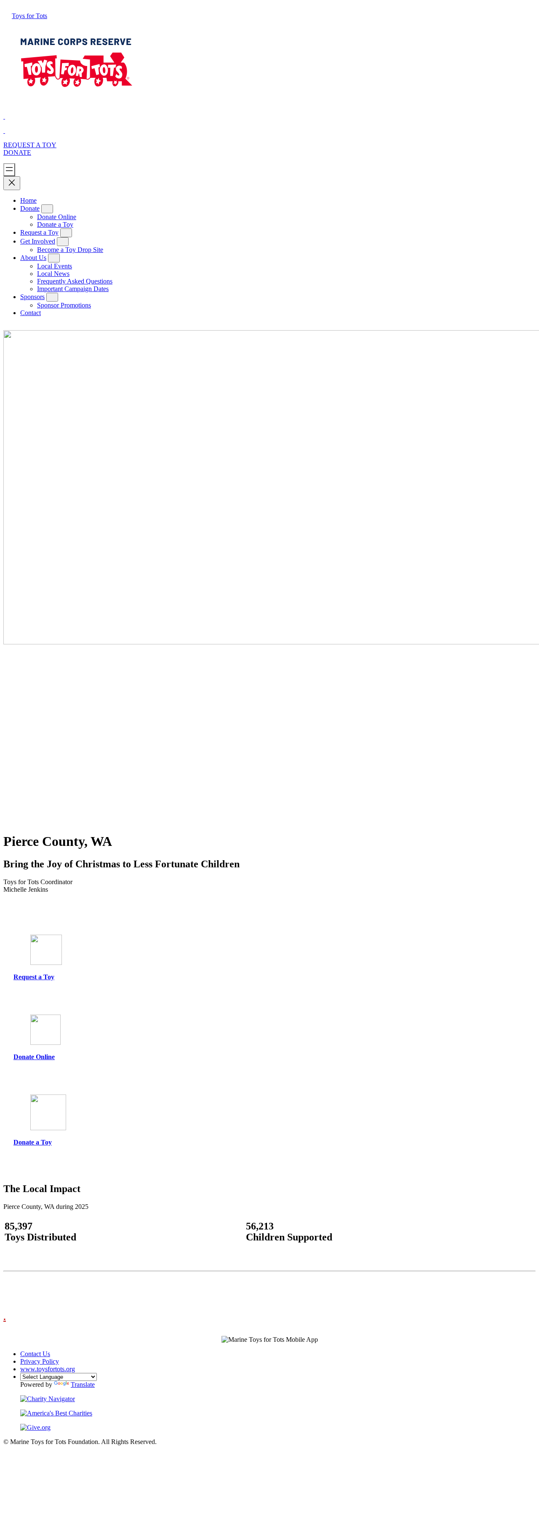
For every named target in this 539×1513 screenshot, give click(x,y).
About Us (33, 257)
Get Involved (37, 241)
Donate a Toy (32, 1142)
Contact (30, 312)
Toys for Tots (29, 15)
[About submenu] (63, 241)
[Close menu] (11, 183)
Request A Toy (29, 144)
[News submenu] (54, 258)
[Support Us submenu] (47, 208)
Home (28, 200)
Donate (17, 152)
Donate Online (34, 1056)
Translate (83, 1384)
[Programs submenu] (66, 232)
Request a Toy (39, 232)
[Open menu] (9, 169)
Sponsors (32, 296)
